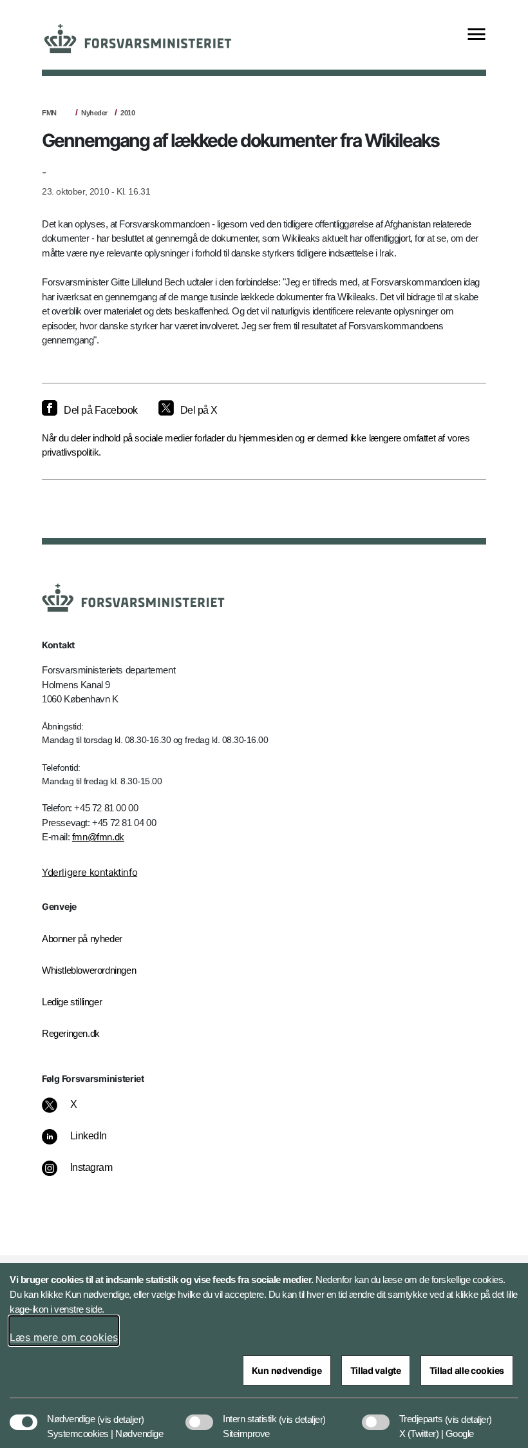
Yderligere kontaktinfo (89, 872)
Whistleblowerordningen (89, 970)
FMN (49, 113)
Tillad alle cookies (466, 1370)
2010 (127, 113)
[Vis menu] (476, 35)
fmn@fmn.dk (98, 836)
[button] (120, 1412)
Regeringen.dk (71, 1033)
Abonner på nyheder (82, 938)
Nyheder (94, 113)
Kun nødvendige (287, 1370)
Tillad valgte (375, 1370)
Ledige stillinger (72, 1001)
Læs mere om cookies (64, 1337)
